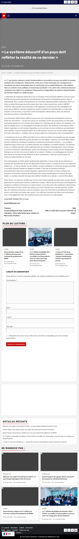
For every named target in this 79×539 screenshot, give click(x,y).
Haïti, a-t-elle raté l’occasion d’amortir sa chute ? (60, 210)
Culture (21, 528)
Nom (8, 308)
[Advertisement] (39, 365)
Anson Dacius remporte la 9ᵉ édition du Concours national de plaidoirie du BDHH (29, 433)
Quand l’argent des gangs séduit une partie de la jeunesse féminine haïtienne (28, 429)
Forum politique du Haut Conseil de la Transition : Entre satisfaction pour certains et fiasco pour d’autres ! (21, 212)
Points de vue (7, 474)
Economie (29, 528)
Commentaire (11, 280)
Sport (9, 530)
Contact (18, 533)
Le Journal (5, 528)
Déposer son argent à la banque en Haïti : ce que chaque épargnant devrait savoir (30, 426)
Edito (3, 530)
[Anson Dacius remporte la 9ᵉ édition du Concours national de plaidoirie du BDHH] (20, 496)
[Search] (76, 16)
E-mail (9, 317)
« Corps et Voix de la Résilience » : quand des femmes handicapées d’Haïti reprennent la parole (64, 256)
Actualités (14, 528)
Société (4, 47)
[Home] (4, 15)
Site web (9, 326)
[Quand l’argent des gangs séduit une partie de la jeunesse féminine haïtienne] (59, 462)
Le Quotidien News (18, 66)
